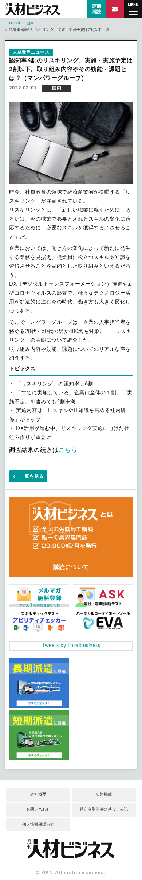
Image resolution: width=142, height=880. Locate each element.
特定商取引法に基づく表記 (104, 809)
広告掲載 (104, 794)
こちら (68, 450)
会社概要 (38, 794)
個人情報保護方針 (38, 824)
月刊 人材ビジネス (32, 9)
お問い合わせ (38, 809)
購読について (71, 567)
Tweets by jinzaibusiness (71, 645)
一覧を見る (32, 476)
